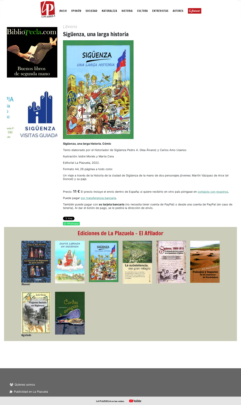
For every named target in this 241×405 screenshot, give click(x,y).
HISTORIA (127, 11)
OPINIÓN (76, 11)
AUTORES (178, 11)
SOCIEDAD (91, 11)
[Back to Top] (234, 398)
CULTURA (142, 11)
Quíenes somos (25, 384)
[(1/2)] (32, 114)
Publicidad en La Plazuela (31, 391)
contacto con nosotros (213, 191)
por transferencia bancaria (98, 198)
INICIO (63, 11)
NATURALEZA (109, 11)
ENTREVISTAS (160, 11)
